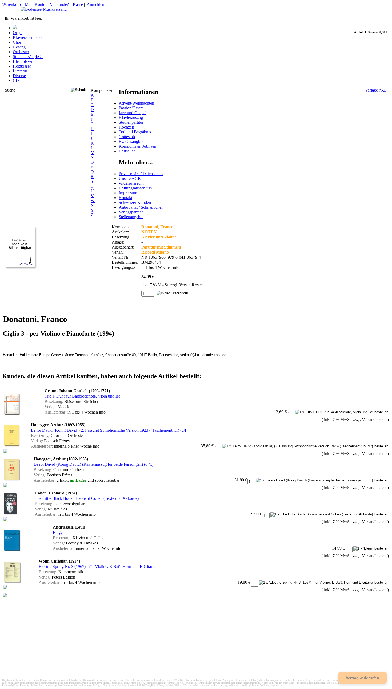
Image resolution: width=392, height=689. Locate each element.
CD (16, 80)
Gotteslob (127, 136)
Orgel (17, 32)
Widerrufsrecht (131, 183)
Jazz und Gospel (132, 112)
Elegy (58, 532)
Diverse (19, 75)
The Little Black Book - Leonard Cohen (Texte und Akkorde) (87, 498)
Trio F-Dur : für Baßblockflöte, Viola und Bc (82, 396)
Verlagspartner (131, 212)
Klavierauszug (131, 117)
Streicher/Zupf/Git (28, 56)
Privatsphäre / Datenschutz (141, 173)
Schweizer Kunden (135, 202)
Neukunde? (59, 4)
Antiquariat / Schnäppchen (141, 207)
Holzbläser (22, 66)
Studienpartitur (131, 122)
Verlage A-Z (375, 90)
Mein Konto (35, 4)
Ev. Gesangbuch (132, 141)
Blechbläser (23, 61)
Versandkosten (191, 285)
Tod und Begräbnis (135, 132)
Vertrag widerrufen (362, 678)
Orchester (21, 51)
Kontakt (125, 197)
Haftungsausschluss (135, 188)
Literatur (20, 71)
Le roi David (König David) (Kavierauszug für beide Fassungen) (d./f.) (93, 464)
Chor (17, 42)
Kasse (78, 4)
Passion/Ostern (131, 108)
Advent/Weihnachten (136, 103)
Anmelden (95, 4)
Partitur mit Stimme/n (161, 247)
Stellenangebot (131, 216)
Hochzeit (126, 127)
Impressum (128, 193)
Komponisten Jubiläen (137, 146)
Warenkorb (11, 4)
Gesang (19, 47)
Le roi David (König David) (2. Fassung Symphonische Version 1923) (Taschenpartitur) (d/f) (109, 430)
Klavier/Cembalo (27, 37)
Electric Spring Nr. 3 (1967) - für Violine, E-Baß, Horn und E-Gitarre (97, 566)
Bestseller (127, 151)
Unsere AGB (130, 178)
